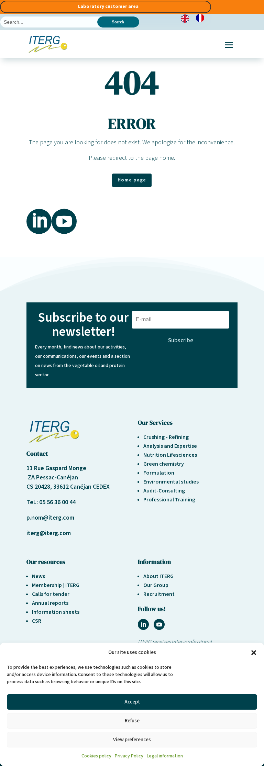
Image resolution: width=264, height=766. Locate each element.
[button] (253, 652)
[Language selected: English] (196, 18)
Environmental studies (171, 482)
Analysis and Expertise (170, 446)
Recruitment (159, 594)
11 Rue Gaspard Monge (56, 468)
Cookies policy (96, 756)
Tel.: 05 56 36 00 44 (51, 502)
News (38, 576)
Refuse (132, 720)
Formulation (158, 473)
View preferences (132, 739)
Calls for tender (50, 594)
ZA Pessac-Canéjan (52, 477)
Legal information (165, 756)
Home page (132, 180)
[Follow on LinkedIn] (143, 624)
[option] (201, 18)
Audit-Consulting (164, 491)
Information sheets (55, 612)
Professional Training (169, 499)
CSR (36, 621)
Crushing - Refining (166, 437)
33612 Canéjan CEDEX (81, 486)
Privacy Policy (129, 756)
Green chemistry (163, 464)
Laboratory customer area (108, 6)
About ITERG (158, 576)
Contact (37, 453)
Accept (132, 702)
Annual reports (50, 603)
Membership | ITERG (55, 585)
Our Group (155, 585)
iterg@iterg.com (48, 533)
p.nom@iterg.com (50, 517)
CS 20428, (39, 486)
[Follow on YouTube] (159, 624)
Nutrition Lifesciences (170, 455)
